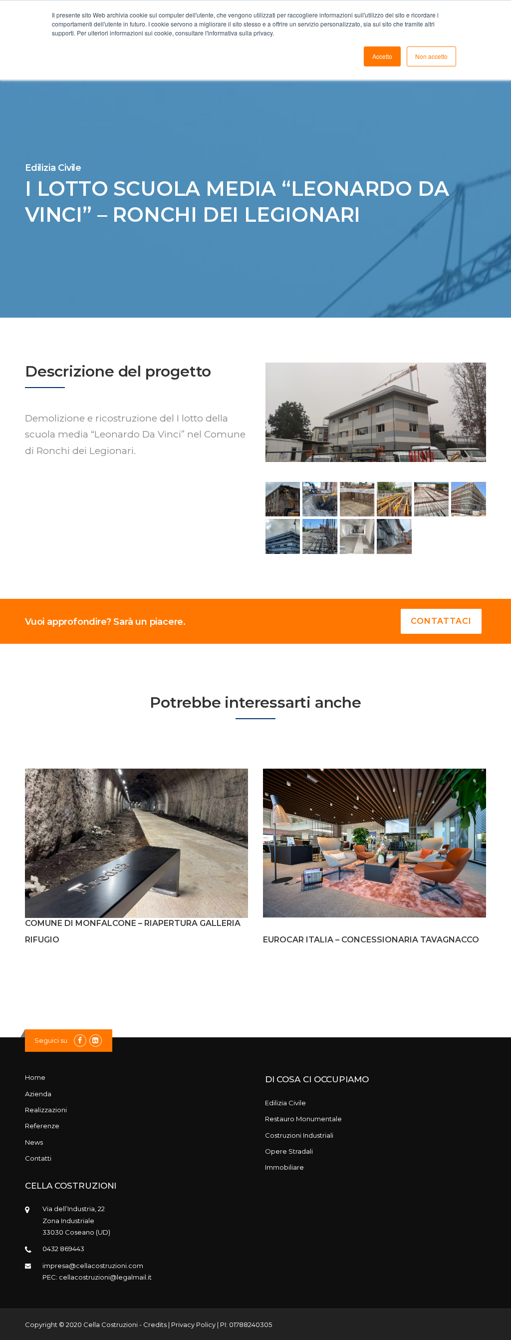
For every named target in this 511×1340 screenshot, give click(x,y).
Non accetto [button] (431, 56)
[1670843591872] (468, 499)
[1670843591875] (431, 499)
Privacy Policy (193, 1325)
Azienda (38, 1094)
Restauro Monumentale (303, 1119)
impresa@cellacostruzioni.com (92, 1266)
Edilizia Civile (285, 1103)
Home (35, 1077)
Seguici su (50, 1040)
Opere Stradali (289, 1151)
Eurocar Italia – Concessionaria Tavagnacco (371, 939)
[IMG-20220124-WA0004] (357, 499)
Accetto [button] (382, 56)
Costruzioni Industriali (299, 1135)
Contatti (38, 1158)
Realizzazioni (46, 1110)
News (34, 1142)
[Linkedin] (95, 1040)
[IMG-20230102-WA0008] (394, 536)
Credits (155, 1325)
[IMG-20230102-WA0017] (319, 536)
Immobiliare (284, 1167)
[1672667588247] (282, 499)
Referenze (42, 1126)
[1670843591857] (282, 536)
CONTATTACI (441, 621)
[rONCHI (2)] (394, 499)
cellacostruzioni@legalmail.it (105, 1277)
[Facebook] (80, 1040)
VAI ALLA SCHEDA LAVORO (136, 844)
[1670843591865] (357, 536)
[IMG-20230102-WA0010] (319, 499)
